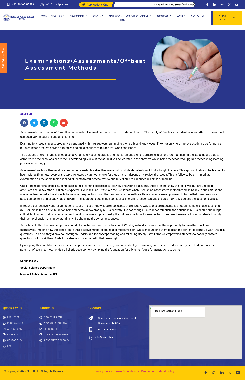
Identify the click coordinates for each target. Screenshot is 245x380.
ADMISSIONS (115, 15)
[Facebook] (207, 4)
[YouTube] (238, 373)
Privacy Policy (103, 371)
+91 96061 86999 (107, 330)
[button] (24, 123)
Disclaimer (148, 371)
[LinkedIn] (214, 4)
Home (44, 15)
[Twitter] (229, 4)
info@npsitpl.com (105, 337)
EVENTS (97, 15)
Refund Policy (165, 371)
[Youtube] (236, 4)
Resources (162, 15)
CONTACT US (197, 15)
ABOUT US (56, 15)
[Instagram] (222, 4)
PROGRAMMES (77, 15)
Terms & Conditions (126, 371)
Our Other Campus (137, 15)
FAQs (122, 19)
